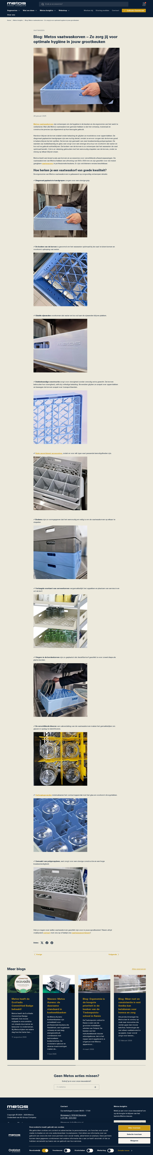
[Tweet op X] (42, 942)
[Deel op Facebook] (46, 942)
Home (9, 20)
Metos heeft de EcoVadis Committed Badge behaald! (22, 1004)
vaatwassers (47, 163)
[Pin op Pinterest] (51, 942)
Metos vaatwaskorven (43, 124)
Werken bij (88, 10)
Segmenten (12, 10)
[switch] (67, 1150)
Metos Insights (46, 10)
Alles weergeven (139, 969)
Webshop (63, 10)
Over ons (11, 15)
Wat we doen (28, 10)
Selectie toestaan (134, 1134)
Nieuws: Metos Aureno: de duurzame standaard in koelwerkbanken (56, 1006)
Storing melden (102, 10)
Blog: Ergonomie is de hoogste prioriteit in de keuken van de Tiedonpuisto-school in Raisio (94, 1007)
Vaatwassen (38, 30)
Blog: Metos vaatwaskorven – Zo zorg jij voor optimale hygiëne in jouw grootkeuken (52, 20)
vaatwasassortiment (81, 933)
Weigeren (134, 1141)
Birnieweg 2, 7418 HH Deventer (73, 1115)
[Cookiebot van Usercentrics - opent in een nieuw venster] (14, 1150)
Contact (115, 10)
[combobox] (83, 4)
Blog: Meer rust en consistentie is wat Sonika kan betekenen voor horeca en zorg (129, 1006)
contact (46, 933)
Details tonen (123, 1150)
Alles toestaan (134, 1128)
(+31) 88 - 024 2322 (68, 1118)
